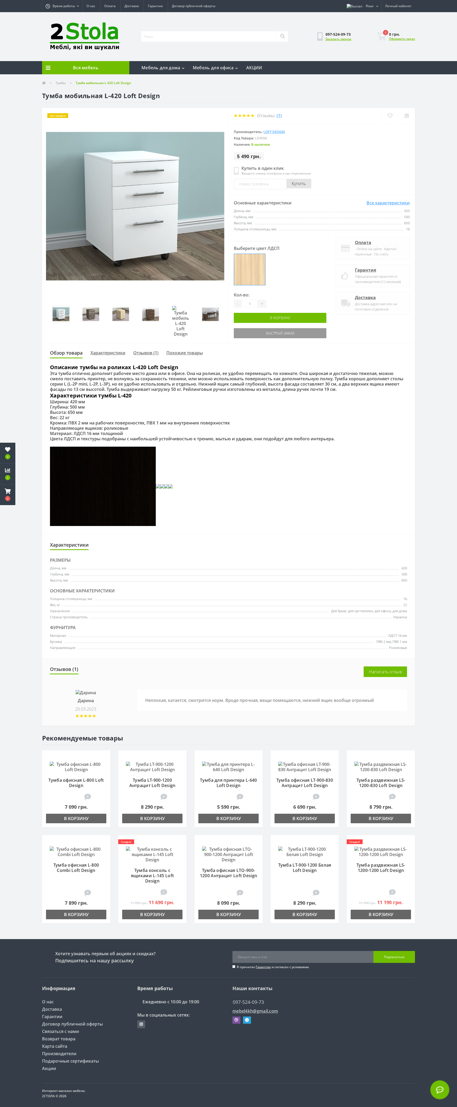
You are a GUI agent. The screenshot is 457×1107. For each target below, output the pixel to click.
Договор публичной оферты (193, 6)
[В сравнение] (103, 765)
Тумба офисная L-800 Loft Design (76, 782)
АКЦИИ (254, 68)
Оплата (110, 6)
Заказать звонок (338, 39)
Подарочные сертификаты (70, 1061)
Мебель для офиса (213, 68)
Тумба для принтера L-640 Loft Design (228, 782)
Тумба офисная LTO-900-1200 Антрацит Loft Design (228, 873)
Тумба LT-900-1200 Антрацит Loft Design (152, 782)
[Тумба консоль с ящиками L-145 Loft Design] (152, 854)
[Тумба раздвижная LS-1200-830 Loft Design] (380, 767)
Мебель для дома (160, 68)
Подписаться (394, 957)
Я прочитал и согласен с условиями (273, 967)
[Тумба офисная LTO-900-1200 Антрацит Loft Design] (228, 854)
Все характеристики (388, 202)
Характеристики (107, 353)
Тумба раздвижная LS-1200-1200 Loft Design (381, 867)
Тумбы (61, 83)
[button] (62, 6)
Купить (299, 183)
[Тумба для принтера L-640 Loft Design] (228, 767)
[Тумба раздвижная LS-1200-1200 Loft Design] (380, 851)
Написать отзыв (385, 672)
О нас (90, 6)
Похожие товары (184, 353)
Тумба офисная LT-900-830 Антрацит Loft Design (304, 782)
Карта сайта (54, 1046)
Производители (59, 1053)
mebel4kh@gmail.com (255, 1011)
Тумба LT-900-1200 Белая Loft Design (304, 867)
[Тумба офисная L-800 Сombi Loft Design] (76, 851)
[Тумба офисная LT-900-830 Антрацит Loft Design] (304, 767)
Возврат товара (58, 1039)
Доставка (132, 6)
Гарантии (155, 6)
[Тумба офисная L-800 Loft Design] (76, 767)
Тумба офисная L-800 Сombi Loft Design (76, 867)
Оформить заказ (402, 38)
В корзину (257, 317)
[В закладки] (103, 757)
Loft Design (274, 131)
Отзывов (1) (145, 353)
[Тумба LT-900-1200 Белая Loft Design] (304, 851)
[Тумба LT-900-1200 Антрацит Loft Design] (152, 767)
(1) (279, 115)
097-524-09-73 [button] (248, 1002)
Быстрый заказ (257, 333)
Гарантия (365, 270)
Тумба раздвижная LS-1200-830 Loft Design (381, 782)
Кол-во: (241, 295)
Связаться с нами (60, 1031)
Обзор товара (66, 353)
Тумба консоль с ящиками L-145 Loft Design (152, 875)
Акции (49, 1068)
